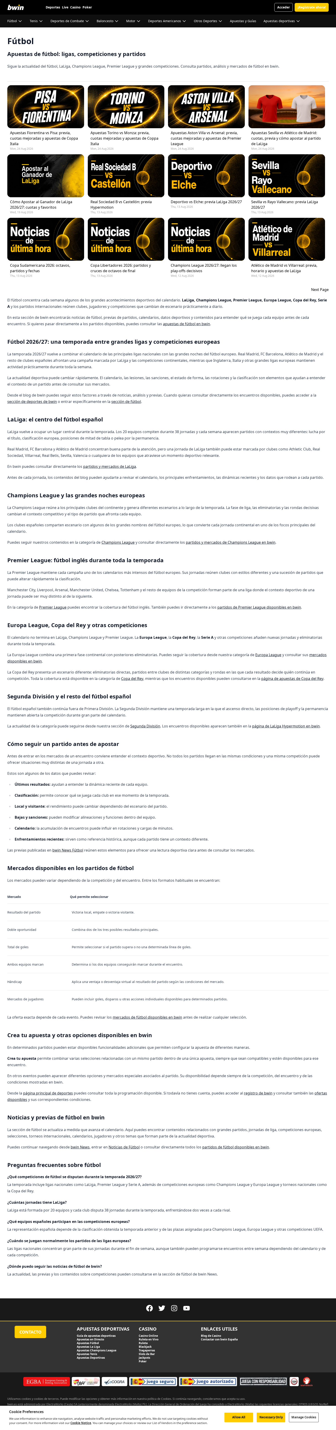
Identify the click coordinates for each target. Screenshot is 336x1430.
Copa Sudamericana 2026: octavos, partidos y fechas (40, 268)
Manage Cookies (303, 1417)
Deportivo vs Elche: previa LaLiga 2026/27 (206, 201)
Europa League (268, 654)
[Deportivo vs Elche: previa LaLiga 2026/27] (206, 175)
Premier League (53, 607)
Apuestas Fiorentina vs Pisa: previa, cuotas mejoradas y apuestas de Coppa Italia (44, 138)
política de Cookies (159, 1399)
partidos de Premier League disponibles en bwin (259, 607)
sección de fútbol (126, 401)
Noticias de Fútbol (124, 1147)
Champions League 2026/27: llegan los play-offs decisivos (204, 268)
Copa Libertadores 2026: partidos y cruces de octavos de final (121, 268)
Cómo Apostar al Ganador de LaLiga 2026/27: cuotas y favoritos (41, 204)
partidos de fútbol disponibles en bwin (235, 1147)
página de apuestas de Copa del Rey (292, 678)
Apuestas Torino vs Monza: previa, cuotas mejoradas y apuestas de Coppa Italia (124, 138)
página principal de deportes (48, 1093)
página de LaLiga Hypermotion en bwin (286, 726)
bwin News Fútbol (67, 850)
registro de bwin (258, 1093)
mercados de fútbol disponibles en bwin (147, 1017)
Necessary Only (271, 1417)
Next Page (320, 289)
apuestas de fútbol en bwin (186, 323)
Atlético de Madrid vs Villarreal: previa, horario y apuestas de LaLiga (284, 268)
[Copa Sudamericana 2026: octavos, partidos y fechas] (45, 239)
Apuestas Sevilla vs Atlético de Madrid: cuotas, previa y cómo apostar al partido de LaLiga (286, 138)
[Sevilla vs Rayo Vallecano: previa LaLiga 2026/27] (286, 175)
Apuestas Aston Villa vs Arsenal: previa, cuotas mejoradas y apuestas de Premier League (206, 138)
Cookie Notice (80, 1423)
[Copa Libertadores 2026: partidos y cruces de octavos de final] (126, 239)
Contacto (30, 1332)
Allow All (238, 1417)
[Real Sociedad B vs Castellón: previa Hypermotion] (126, 175)
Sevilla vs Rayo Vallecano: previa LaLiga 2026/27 (284, 204)
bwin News (80, 1147)
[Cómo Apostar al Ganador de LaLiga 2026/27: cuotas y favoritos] (45, 175)
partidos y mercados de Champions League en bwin (230, 542)
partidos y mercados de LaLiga (109, 466)
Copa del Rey (132, 678)
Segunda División (145, 726)
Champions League (118, 542)
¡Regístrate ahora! (312, 7)
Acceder (283, 7)
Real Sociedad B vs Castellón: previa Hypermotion (121, 204)
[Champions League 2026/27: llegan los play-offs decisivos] (206, 239)
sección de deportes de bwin (32, 401)
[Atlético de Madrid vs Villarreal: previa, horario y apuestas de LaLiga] (286, 239)
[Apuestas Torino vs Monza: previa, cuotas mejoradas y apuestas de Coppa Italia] (126, 106)
